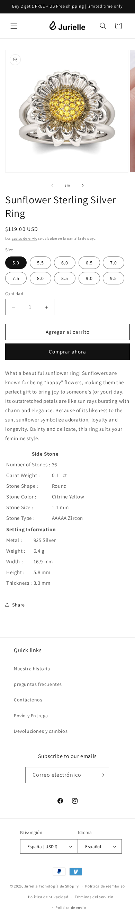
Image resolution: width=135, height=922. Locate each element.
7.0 (113, 263)
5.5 (40, 263)
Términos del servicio (94, 896)
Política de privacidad (48, 896)
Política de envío (70, 907)
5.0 (15, 263)
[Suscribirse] (102, 775)
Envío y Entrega (31, 715)
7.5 (15, 278)
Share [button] (18, 605)
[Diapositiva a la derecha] (82, 185)
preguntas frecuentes (38, 684)
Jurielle (31, 886)
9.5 (113, 278)
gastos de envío (24, 238)
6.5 (89, 263)
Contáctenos (28, 700)
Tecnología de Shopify (59, 886)
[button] (13, 25)
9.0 (89, 278)
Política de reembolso (105, 886)
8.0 (40, 278)
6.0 (64, 263)
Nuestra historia (32, 669)
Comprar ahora (67, 351)
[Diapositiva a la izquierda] (52, 185)
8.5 (64, 278)
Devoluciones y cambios (41, 731)
